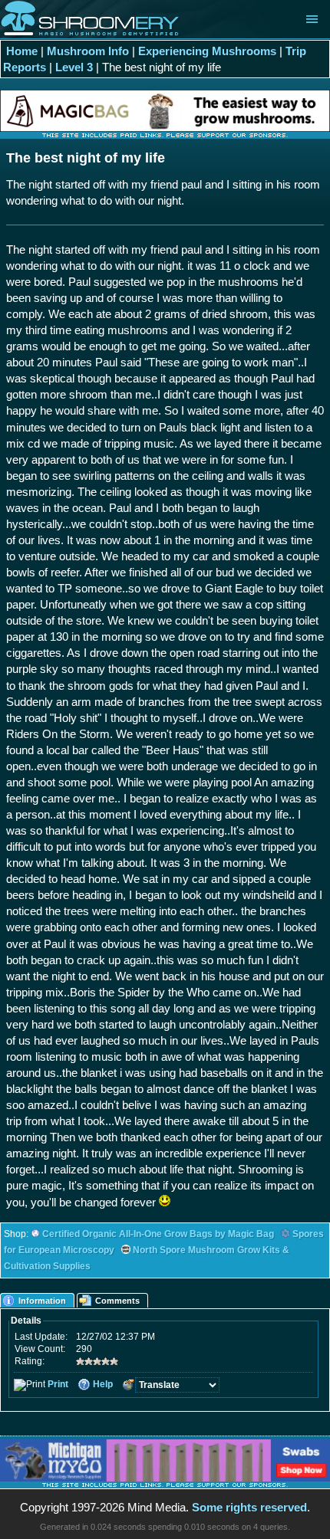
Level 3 (74, 67)
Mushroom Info (88, 50)
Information (42, 1300)
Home (22, 50)
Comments (117, 1300)
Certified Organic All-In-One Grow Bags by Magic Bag (158, 1234)
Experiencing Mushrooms (207, 50)
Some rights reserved (249, 1507)
